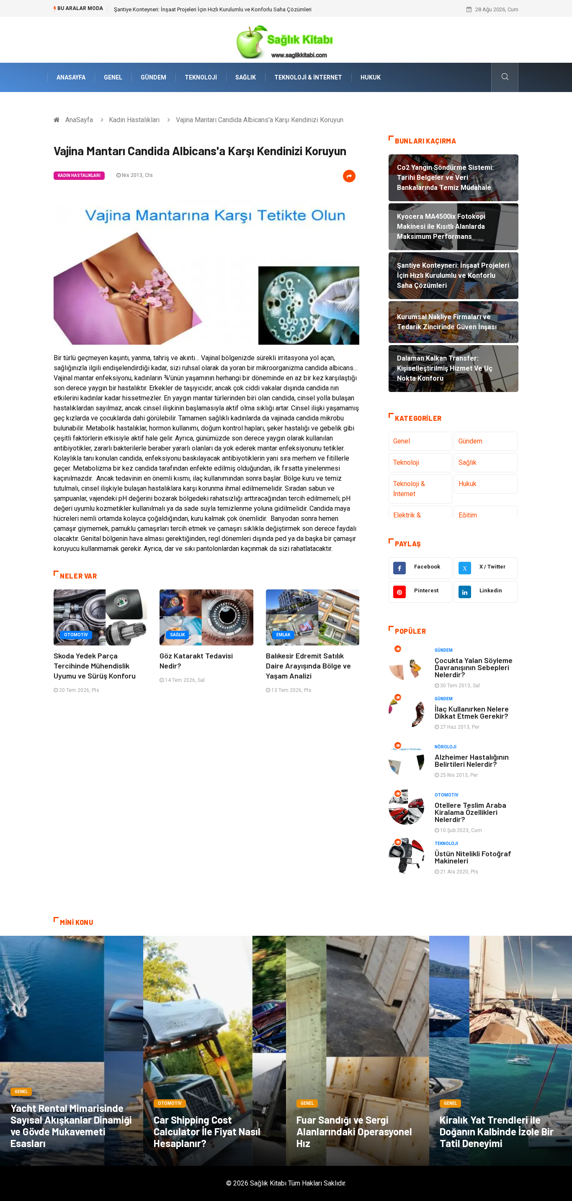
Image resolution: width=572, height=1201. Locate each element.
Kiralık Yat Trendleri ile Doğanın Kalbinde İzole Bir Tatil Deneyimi (497, 1131)
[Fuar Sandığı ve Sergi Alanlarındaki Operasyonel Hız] (357, 1051)
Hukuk (371, 77)
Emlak (283, 635)
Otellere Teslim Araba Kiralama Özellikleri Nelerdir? (470, 812)
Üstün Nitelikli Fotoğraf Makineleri (473, 857)
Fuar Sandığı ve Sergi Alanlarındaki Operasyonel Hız (354, 1131)
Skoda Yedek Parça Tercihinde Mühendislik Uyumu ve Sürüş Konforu (95, 665)
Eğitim (468, 515)
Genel (113, 77)
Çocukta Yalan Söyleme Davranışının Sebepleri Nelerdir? (474, 667)
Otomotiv (76, 635)
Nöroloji (445, 747)
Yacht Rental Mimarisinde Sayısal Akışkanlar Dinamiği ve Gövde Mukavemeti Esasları (71, 1125)
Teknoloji (201, 77)
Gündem (153, 77)
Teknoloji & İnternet (308, 77)
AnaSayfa (71, 77)
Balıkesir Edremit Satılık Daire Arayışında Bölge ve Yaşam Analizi (308, 665)
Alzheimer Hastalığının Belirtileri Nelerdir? (472, 760)
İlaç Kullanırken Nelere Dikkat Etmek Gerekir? (472, 712)
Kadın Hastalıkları (134, 120)
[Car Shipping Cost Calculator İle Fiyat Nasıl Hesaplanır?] (214, 1051)
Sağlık (245, 77)
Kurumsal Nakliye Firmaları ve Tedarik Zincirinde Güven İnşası (187, 9)
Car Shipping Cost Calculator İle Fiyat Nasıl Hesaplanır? (207, 1131)
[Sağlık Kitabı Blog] (286, 39)
